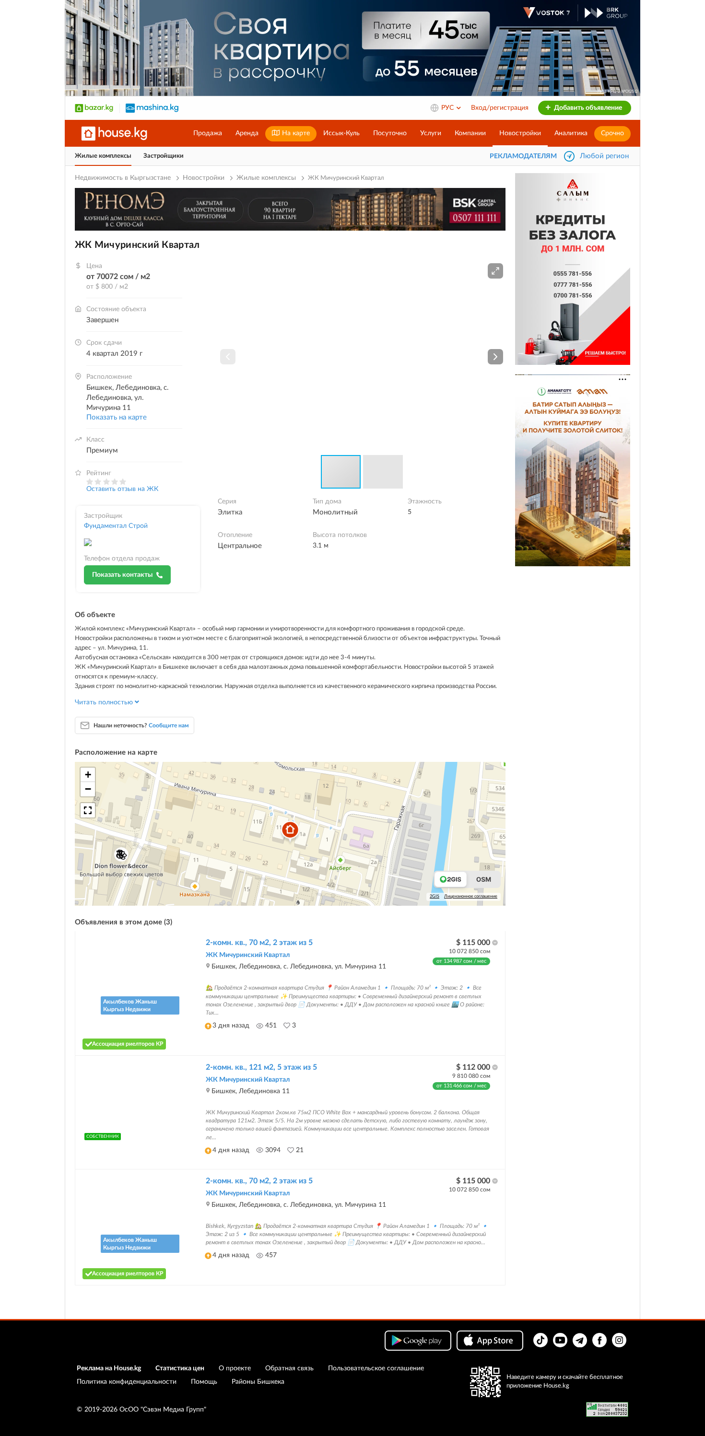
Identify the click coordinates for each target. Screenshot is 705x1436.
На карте (295, 133)
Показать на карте (116, 417)
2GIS (434, 896)
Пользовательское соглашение (376, 1368)
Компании (470, 133)
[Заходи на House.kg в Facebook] (599, 1340)
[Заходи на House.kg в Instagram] (619, 1340)
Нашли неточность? (141, 725)
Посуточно (390, 133)
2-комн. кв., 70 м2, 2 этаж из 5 (259, 942)
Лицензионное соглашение (470, 896)
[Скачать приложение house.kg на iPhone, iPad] (490, 1340)
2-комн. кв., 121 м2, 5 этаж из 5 (261, 1067)
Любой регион (604, 156)
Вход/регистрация (500, 108)
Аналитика (571, 133)
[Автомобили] (152, 108)
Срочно (612, 133)
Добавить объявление (587, 108)
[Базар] (94, 108)
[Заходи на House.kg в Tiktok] (540, 1340)
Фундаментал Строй (116, 526)
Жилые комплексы (103, 156)
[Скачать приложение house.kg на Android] (418, 1340)
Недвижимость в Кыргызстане (123, 178)
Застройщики (163, 156)
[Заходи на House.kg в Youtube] (560, 1340)
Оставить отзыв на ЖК (122, 489)
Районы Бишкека (258, 1381)
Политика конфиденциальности (126, 1381)
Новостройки (520, 133)
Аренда (246, 133)
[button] (495, 271)
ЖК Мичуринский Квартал (248, 955)
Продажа (207, 133)
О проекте (235, 1368)
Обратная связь (289, 1368)
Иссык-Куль (341, 133)
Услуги (430, 133)
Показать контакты (122, 575)
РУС (448, 108)
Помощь (204, 1381)
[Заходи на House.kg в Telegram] (580, 1340)
